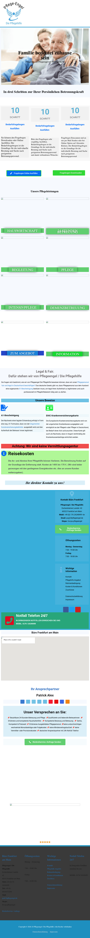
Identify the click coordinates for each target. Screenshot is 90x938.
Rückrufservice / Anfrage (11, 911)
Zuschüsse (50, 878)
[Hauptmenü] (85, 13)
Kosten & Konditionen (55, 875)
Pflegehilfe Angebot (54, 869)
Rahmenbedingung (53, 872)
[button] (3, 56)
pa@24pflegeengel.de (9, 898)
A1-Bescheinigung (26, 389)
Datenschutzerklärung (54, 885)
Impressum (51, 888)
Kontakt (50, 865)
